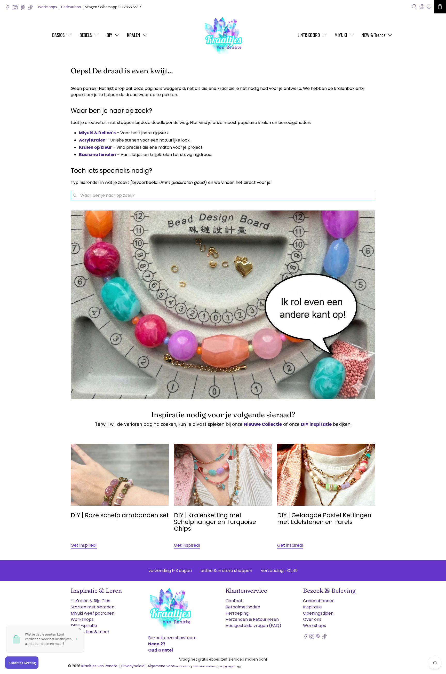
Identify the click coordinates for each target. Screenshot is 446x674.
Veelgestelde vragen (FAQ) (253, 626)
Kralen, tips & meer (90, 632)
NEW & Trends (373, 35)
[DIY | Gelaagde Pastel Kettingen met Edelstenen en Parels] (326, 475)
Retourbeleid (204, 666)
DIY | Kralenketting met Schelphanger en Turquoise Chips (215, 522)
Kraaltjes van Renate (99, 666)
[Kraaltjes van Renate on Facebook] (9, 8)
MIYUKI (340, 35)
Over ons (312, 619)
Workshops (47, 6)
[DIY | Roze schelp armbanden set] (120, 475)
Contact (234, 601)
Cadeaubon (71, 6)
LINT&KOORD (309, 35)
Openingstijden (318, 613)
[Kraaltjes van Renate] (223, 34)
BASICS (58, 35)
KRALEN (133, 35)
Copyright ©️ (229, 666)
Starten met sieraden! (93, 607)
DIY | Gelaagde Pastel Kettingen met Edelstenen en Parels (324, 518)
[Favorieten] (429, 7)
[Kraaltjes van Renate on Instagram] (16, 8)
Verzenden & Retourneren (252, 619)
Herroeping (237, 613)
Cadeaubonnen (318, 601)
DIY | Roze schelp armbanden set (120, 515)
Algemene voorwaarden (169, 666)
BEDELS (85, 35)
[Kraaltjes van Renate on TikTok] (31, 8)
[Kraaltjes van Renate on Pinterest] (24, 8)
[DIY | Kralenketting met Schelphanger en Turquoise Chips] (223, 475)
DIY (109, 35)
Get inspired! (84, 545)
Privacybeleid (133, 666)
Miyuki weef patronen (92, 613)
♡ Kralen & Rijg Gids (90, 601)
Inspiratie (312, 607)
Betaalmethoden (243, 607)
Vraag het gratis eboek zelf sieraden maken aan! (223, 659)
